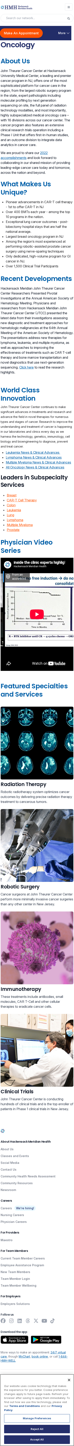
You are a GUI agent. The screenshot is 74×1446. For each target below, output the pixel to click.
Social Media (10, 1162)
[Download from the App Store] (14, 1340)
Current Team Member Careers (23, 1258)
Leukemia (14, 510)
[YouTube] (44, 1320)
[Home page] (3, 1131)
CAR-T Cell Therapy (22, 500)
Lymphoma (15, 520)
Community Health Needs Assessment (28, 1176)
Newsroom (8, 1190)
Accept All (37, 1439)
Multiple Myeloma (20, 525)
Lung (10, 515)
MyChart (24, 1356)
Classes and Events (15, 1156)
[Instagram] (11, 1320)
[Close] (69, 1380)
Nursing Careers (12, 1215)
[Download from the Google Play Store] (46, 1340)
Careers (6, 1208)
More (62, 33)
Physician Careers (14, 1221)
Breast (11, 495)
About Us (7, 1149)
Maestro (7, 1240)
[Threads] (27, 1320)
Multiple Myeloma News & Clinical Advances (38, 462)
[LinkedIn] (19, 1320)
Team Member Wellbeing (18, 1285)
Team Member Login (15, 1278)
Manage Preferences (37, 1418)
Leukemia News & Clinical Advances (33, 452)
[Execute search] (70, 18)
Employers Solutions (15, 1304)
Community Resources (17, 1183)
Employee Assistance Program (22, 1265)
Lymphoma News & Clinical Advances (34, 457)
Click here (26, 367)
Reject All (37, 1429)
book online (40, 1356)
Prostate (13, 530)
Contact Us (8, 1169)
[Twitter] (36, 1320)
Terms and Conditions (24, 1406)
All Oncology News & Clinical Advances (35, 467)
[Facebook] (3, 1320)
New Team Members (15, 1272)
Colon (11, 505)
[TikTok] (52, 1320)
